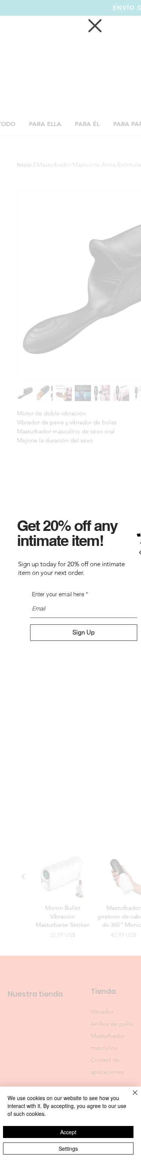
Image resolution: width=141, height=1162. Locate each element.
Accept (68, 1132)
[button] (95, 26)
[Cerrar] (130, 1097)
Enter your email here (58, 594)
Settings (68, 1148)
